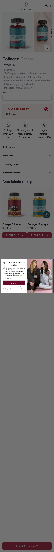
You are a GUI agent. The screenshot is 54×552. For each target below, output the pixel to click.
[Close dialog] (50, 260)
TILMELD (14, 283)
